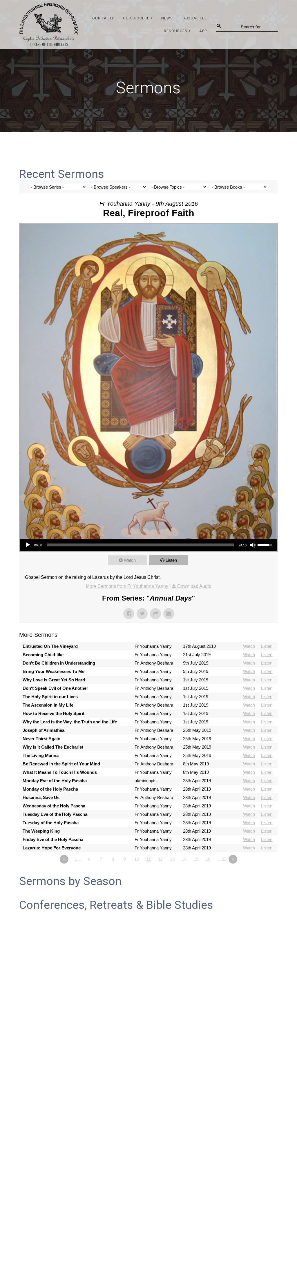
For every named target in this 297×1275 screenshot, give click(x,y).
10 (136, 859)
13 (172, 859)
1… (78, 859)
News (167, 18)
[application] (148, 545)
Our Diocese (136, 18)
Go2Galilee (194, 18)
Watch (130, 560)
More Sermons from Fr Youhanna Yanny (127, 586)
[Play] (28, 545)
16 (208, 859)
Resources (175, 31)
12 (160, 859)
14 (184, 859)
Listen (171, 560)
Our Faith (102, 18)
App (203, 31)
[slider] (140, 544)
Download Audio (194, 586)
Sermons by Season (70, 881)
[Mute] (253, 545)
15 (196, 859)
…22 (222, 859)
